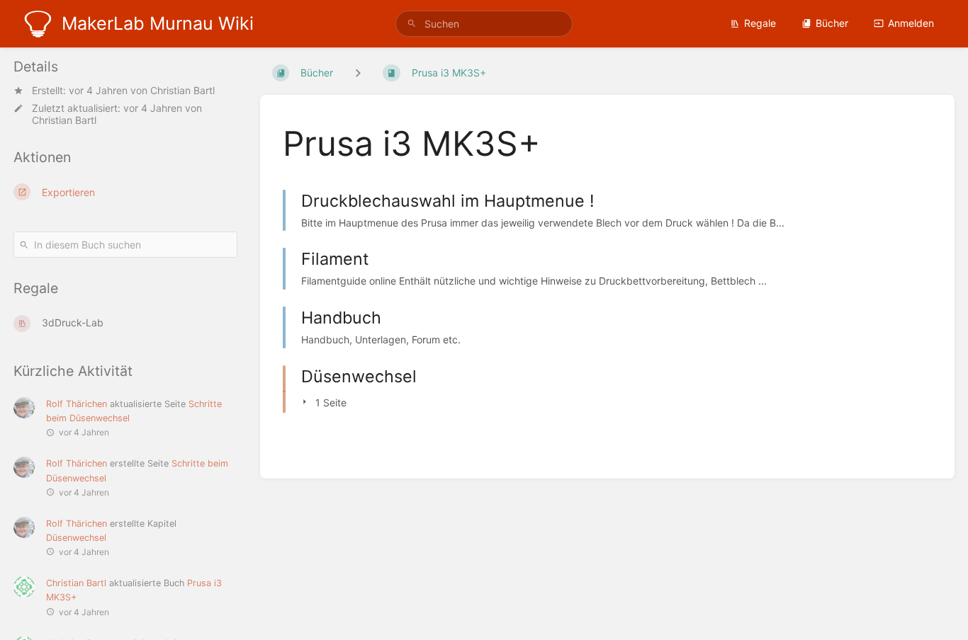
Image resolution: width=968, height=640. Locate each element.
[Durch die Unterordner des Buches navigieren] (358, 72)
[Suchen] (412, 24)
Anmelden (911, 23)
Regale (760, 23)
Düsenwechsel (76, 537)
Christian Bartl (182, 90)
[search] (484, 24)
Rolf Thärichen (76, 404)
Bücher (832, 23)
